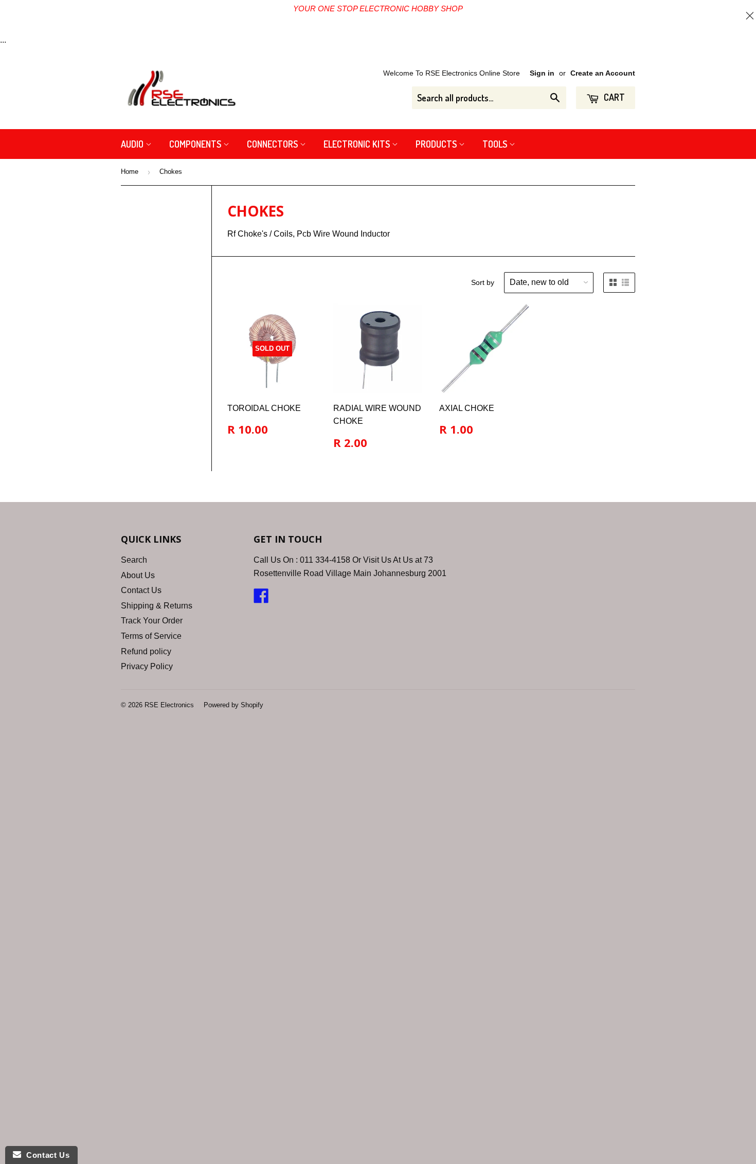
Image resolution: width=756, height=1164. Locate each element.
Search (134, 560)
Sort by (482, 282)
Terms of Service (151, 636)
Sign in (542, 73)
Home (129, 171)
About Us (138, 575)
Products (437, 144)
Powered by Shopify (233, 705)
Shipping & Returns (156, 605)
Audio (133, 144)
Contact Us (141, 590)
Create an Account (602, 73)
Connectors (273, 144)
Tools (495, 144)
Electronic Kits (357, 144)
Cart (613, 97)
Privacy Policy (147, 666)
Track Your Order (152, 620)
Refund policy (146, 651)
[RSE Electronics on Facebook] (261, 599)
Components (196, 144)
